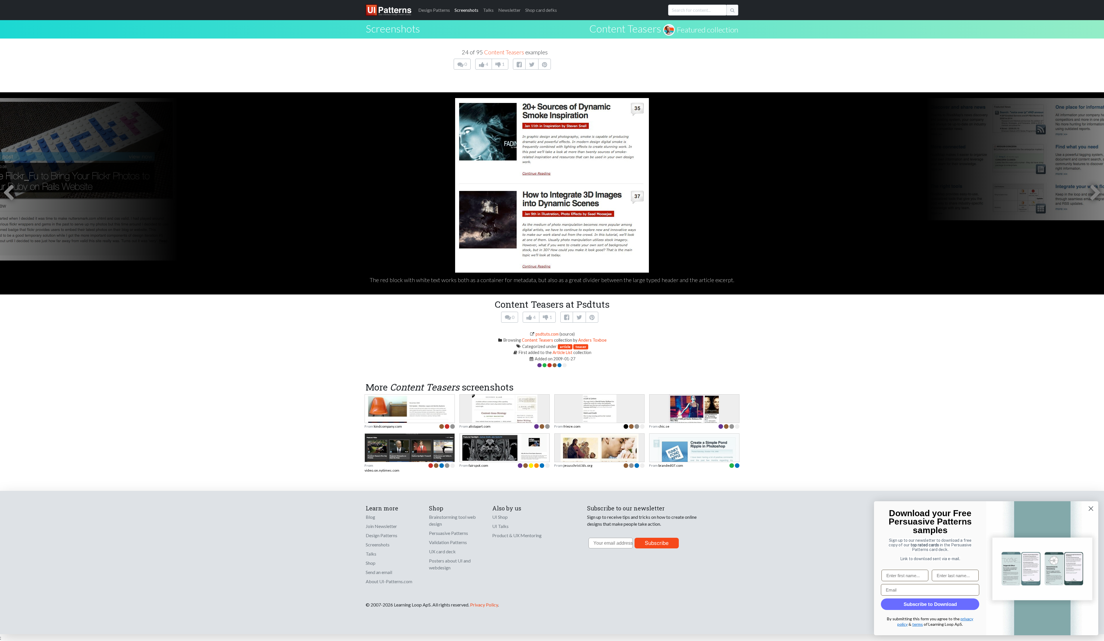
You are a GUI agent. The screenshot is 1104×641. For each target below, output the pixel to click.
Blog (370, 517)
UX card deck (442, 551)
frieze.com (572, 426)
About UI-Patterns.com (389, 581)
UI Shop (500, 517)
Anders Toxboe (592, 340)
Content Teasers (625, 28)
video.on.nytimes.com (382, 470)
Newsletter (509, 10)
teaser (580, 347)
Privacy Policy (484, 604)
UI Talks (500, 526)
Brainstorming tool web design (452, 520)
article (565, 347)
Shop (370, 563)
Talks (488, 10)
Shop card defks (541, 10)
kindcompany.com (388, 426)
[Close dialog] (1091, 509)
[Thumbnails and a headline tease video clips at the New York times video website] (410, 457)
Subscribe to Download (930, 604)
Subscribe (657, 543)
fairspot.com (478, 465)
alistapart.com (479, 426)
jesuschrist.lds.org (578, 465)
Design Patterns (381, 535)
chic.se (663, 426)
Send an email (379, 572)
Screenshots (466, 10)
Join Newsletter (381, 526)
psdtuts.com (547, 334)
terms (917, 624)
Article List (562, 352)
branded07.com (670, 465)
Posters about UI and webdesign (450, 564)
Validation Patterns (448, 542)
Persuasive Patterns (448, 533)
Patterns (434, 10)
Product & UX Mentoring (517, 535)
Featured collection (707, 29)
